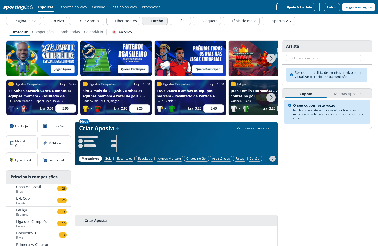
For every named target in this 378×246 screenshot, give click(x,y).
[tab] (19, 31)
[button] (271, 58)
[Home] (19, 7)
